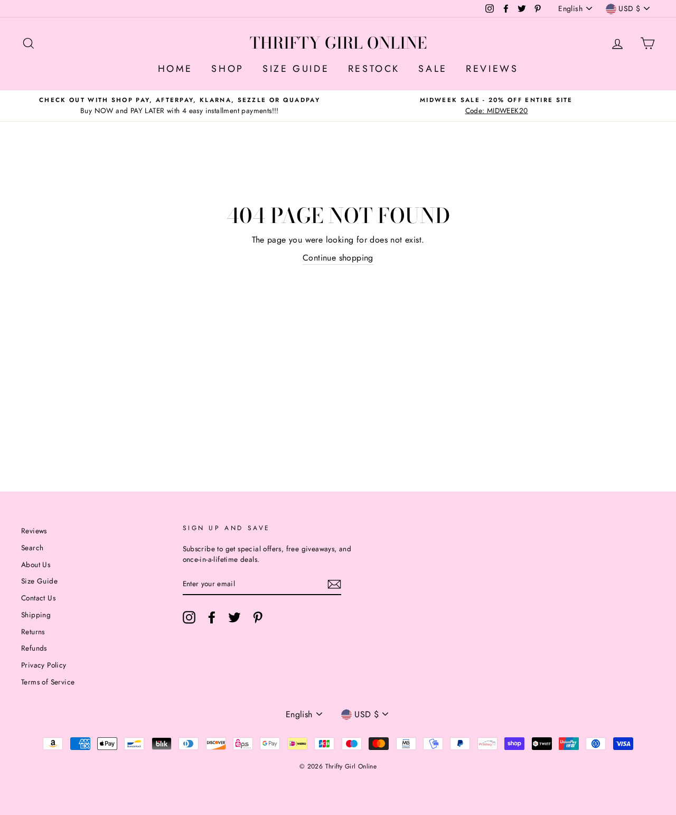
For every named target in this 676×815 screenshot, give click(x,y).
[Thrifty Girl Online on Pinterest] (257, 617)
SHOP (227, 69)
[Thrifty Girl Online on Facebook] (211, 617)
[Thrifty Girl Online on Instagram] (189, 617)
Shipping (36, 614)
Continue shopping (338, 258)
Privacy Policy (44, 665)
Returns (33, 631)
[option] (179, 106)
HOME (175, 69)
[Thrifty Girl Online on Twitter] (234, 617)
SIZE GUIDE (295, 69)
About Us (35, 564)
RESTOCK (374, 69)
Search (32, 547)
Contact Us (38, 597)
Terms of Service (47, 682)
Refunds (34, 648)
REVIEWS (492, 69)
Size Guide (39, 581)
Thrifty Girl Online (338, 42)
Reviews (34, 530)
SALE (432, 69)
